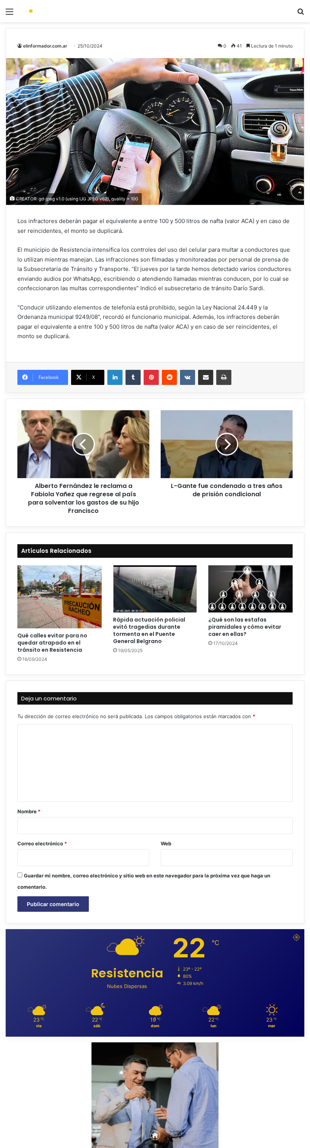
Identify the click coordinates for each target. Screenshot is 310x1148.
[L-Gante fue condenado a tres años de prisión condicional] (227, 444)
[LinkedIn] (114, 377)
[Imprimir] (223, 377)
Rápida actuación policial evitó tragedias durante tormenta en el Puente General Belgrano (149, 630)
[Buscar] (300, 14)
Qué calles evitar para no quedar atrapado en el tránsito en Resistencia (52, 643)
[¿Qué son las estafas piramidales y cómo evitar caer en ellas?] (250, 589)
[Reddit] (169, 377)
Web (166, 843)
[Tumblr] (133, 377)
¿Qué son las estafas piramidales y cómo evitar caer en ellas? (244, 627)
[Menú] (9, 14)
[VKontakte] (187, 377)
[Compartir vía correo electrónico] (205, 377)
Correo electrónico (42, 843)
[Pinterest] (151, 377)
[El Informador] (60, 11)
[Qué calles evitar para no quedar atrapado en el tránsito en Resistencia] (59, 596)
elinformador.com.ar (45, 46)
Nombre (28, 811)
